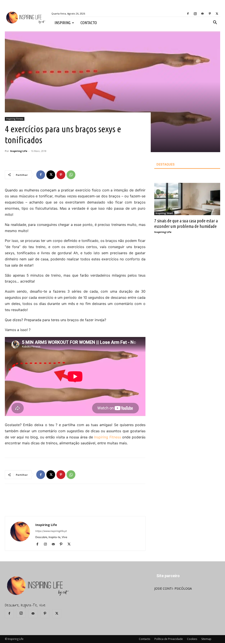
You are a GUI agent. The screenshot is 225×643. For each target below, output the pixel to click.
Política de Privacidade (168, 639)
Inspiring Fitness (14, 118)
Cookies (192, 639)
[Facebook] (188, 14)
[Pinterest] (209, 14)
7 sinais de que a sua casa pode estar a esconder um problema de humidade (186, 223)
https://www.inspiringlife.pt (51, 531)
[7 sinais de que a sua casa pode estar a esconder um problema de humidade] (187, 199)
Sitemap (206, 639)
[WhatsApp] (71, 174)
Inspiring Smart (164, 213)
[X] (217, 14)
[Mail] (202, 14)
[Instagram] (195, 14)
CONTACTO (88, 22)
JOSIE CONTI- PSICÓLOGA (173, 588)
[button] (215, 23)
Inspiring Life (18, 151)
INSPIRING (62, 22)
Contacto (144, 639)
